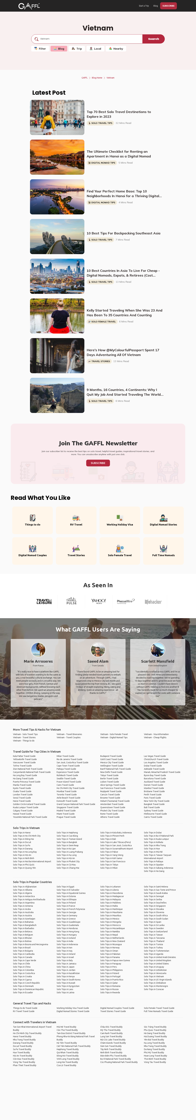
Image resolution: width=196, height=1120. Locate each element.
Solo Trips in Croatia (22, 976)
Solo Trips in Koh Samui (111, 858)
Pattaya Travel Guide (66, 769)
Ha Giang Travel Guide (23, 778)
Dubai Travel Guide (153, 765)
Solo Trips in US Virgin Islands (158, 979)
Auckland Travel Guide (154, 782)
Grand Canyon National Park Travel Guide (76, 804)
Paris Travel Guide (152, 798)
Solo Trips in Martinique (111, 909)
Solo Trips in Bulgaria (23, 951)
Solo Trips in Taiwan (153, 935)
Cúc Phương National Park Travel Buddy (119, 1062)
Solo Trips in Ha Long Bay (25, 852)
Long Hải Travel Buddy (67, 1062)
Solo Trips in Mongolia (110, 922)
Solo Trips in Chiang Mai (68, 868)
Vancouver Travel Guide (24, 762)
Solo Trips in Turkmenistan (156, 951)
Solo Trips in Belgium (23, 935)
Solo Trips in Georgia (66, 912)
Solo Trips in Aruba (22, 909)
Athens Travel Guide (110, 817)
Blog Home (97, 78)
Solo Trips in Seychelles (155, 902)
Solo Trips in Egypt (65, 886)
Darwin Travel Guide (153, 785)
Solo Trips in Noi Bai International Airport (32, 861)
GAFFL (85, 78)
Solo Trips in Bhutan (22, 938)
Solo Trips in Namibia (110, 931)
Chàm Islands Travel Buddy (113, 1043)
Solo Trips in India (65, 941)
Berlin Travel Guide (109, 778)
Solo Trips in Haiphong (67, 832)
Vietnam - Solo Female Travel (114, 734)
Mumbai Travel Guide (67, 791)
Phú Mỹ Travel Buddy (154, 1052)
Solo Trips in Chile (21, 963)
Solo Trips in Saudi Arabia (156, 893)
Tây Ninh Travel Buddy (110, 1049)
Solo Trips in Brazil (22, 947)
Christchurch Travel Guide (156, 759)
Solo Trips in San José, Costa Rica (116, 845)
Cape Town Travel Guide (68, 765)
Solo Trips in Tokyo (109, 864)
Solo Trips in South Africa (156, 915)
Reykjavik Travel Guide (110, 791)
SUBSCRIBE (168, 6)
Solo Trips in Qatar (109, 983)
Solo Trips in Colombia (23, 970)
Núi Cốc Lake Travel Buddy (112, 1039)
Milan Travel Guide (65, 756)
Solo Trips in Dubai (153, 832)
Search (153, 39)
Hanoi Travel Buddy (22, 1036)
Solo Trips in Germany (67, 915)
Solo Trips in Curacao (154, 989)
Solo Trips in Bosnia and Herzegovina (30, 944)
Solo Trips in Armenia (23, 906)
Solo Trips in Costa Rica (24, 973)
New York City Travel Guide (157, 801)
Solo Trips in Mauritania (111, 912)
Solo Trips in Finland (66, 902)
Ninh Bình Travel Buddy (111, 1052)
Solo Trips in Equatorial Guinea (71, 893)
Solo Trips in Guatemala (68, 925)
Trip (79, 48)
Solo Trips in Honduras (67, 928)
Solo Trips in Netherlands (112, 938)
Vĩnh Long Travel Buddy (68, 1059)
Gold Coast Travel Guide (111, 759)
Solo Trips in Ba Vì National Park (159, 836)
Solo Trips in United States (156, 963)
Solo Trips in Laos (65, 989)
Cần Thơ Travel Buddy (67, 1030)
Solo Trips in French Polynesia (71, 909)
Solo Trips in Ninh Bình (23, 858)
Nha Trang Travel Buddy (24, 1039)
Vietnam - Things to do (23, 740)
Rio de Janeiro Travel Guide (69, 759)
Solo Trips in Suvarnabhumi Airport (116, 848)
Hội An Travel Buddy (22, 1055)
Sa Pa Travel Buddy (22, 1049)
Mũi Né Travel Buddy (66, 1027)
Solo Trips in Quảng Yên (24, 868)
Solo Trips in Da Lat (22, 842)
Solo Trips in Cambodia (23, 954)
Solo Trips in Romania (110, 986)
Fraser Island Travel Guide (69, 782)
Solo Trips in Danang (22, 848)
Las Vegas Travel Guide (155, 756)
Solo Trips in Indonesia (67, 944)
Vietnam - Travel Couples (69, 737)
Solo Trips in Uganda (153, 954)
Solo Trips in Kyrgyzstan (68, 986)
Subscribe (98, 463)
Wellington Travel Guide (111, 765)
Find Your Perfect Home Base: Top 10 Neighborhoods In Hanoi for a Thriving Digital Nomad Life (123, 194)
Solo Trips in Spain (152, 922)
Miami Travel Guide (66, 814)
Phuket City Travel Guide (112, 810)
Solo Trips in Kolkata (153, 842)
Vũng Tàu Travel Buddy (24, 1062)
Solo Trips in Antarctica (24, 896)
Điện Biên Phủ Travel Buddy (113, 1055)
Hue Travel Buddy (21, 1052)
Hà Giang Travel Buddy (154, 1033)
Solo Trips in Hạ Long (67, 855)
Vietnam (110, 78)
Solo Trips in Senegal (154, 896)
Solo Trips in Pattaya (153, 861)
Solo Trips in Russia (109, 989)
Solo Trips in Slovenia (154, 912)
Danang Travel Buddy (23, 1043)
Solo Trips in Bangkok (67, 842)
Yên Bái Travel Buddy (154, 1039)
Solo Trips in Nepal (109, 935)
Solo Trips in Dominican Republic (28, 989)
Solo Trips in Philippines (111, 970)
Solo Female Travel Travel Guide (159, 1008)
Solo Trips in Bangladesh (24, 925)
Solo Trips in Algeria (22, 893)
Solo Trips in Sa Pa (21, 845)
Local (97, 48)
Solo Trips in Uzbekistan (155, 970)
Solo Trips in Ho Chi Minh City (27, 836)
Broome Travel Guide (110, 798)
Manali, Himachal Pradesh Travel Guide (162, 772)
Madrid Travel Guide (66, 810)
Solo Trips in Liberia (109, 890)
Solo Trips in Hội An (22, 855)
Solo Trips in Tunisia (153, 944)
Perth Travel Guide (153, 794)
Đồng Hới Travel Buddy (68, 1055)
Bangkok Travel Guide (154, 804)
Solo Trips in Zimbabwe (155, 983)
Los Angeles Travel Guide (156, 762)
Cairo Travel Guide (65, 785)
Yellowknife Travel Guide (25, 759)
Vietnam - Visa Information (156, 734)
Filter (42, 48)
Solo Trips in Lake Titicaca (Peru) (115, 842)
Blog (155, 6)
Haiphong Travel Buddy (68, 1049)
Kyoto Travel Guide (22, 788)
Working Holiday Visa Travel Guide (73, 1008)
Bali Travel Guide (152, 807)
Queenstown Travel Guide (112, 807)
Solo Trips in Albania (22, 890)
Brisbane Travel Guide (154, 791)
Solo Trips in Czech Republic (26, 983)
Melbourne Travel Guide (155, 814)
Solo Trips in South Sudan (156, 919)
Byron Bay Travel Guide (155, 775)
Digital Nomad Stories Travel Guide (73, 1011)
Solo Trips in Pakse (109, 852)
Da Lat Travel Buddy (22, 1046)
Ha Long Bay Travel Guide (25, 775)
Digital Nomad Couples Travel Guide (117, 1008)
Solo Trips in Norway (110, 947)
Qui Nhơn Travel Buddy (68, 1052)
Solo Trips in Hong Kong (68, 931)
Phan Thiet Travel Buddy (24, 1065)
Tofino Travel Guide (22, 765)
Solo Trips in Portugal (110, 976)
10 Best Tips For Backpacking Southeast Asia (123, 233)
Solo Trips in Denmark (23, 986)
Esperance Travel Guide (68, 772)
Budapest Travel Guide (111, 756)
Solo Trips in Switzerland (156, 931)
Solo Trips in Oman (109, 951)
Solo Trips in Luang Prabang (70, 852)
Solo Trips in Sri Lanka (154, 925)
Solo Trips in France (66, 906)
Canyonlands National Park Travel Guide (32, 772)
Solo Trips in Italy (65, 960)
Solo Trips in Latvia (65, 992)
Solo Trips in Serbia (153, 899)
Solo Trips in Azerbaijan (24, 919)
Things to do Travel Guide (25, 1008)
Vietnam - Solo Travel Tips (25, 734)
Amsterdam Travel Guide (112, 804)
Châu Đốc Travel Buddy (111, 1027)
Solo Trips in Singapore (155, 906)
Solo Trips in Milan (109, 868)
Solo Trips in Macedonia (111, 893)
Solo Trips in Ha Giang (154, 871)
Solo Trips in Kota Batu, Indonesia (116, 832)
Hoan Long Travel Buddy (155, 1055)
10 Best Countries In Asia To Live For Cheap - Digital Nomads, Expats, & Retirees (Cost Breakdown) (123, 273)
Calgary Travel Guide (23, 810)
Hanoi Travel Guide (22, 801)
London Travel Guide (23, 794)
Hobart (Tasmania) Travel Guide (115, 801)
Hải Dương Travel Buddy (155, 1036)
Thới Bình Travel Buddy (155, 1059)
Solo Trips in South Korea (68, 979)
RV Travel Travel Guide (23, 1011)
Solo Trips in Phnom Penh (112, 836)
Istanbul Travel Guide (154, 788)
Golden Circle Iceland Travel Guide (29, 804)
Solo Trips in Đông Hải (23, 839)
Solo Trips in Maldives (110, 902)
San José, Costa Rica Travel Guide (72, 762)
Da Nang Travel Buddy (154, 1049)
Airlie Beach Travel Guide (68, 798)
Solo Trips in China (21, 967)
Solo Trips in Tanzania (154, 938)
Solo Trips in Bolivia (22, 941)
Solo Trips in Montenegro (156, 986)
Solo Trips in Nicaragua (111, 944)
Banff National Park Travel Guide (115, 769)
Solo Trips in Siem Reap (68, 845)
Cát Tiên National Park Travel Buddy (73, 1046)
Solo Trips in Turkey (153, 947)
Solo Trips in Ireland (66, 954)
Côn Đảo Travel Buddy (23, 1059)
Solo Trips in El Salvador (68, 890)
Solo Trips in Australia (23, 912)
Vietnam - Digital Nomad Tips (114, 737)
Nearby (118, 48)
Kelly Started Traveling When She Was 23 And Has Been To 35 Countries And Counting (124, 312)
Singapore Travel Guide (68, 807)
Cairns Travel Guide (153, 817)
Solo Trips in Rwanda (110, 992)
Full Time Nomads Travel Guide (158, 1011)
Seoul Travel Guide (22, 798)
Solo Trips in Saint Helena (156, 886)
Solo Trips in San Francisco (112, 861)
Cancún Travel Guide (110, 794)
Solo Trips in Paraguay (110, 963)
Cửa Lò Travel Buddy (66, 1065)
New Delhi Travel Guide (111, 772)
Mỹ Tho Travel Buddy (110, 1030)
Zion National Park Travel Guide (28, 769)
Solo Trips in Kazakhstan (68, 973)
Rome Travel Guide (109, 814)
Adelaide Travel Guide (154, 769)
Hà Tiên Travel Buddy (67, 1043)
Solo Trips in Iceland (66, 938)
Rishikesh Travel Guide (67, 775)
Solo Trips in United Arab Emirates (160, 957)
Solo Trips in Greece (66, 919)
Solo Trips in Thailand (154, 941)
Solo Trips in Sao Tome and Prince (160, 890)
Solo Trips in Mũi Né (153, 852)
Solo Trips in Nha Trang (155, 845)
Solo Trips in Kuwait (66, 983)
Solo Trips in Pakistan (110, 954)
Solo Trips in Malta (109, 906)
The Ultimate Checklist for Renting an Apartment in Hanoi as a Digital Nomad (119, 153)
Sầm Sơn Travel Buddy (111, 1046)
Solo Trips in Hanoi (21, 832)
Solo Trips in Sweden (154, 928)
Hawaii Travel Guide (22, 814)
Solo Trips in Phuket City (68, 861)
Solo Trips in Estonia (66, 896)
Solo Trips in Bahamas (23, 922)
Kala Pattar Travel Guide (24, 756)
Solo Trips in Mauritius (110, 915)
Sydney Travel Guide (153, 810)
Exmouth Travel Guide (67, 801)
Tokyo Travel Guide (109, 775)
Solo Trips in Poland (109, 973)
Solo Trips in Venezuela (155, 973)
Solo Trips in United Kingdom (157, 960)
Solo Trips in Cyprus (22, 979)
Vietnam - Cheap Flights (155, 737)
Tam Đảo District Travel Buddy (71, 1033)
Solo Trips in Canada (22, 957)
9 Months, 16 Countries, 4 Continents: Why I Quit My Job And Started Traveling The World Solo (124, 392)
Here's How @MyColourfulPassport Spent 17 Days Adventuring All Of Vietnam (123, 352)
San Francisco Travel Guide (113, 788)
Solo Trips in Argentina (23, 902)
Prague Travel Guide (66, 817)
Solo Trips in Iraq (64, 951)
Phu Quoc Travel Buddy (155, 1030)
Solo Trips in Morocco (110, 925)
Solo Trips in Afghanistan (25, 886)
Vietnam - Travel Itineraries (69, 734)
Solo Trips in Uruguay (154, 967)
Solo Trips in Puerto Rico (111, 979)
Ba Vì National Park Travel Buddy (115, 1059)
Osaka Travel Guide (22, 791)
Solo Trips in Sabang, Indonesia (158, 868)
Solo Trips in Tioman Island (69, 839)
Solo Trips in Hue (152, 848)
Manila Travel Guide (22, 785)
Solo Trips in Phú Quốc (23, 864)
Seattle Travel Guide (66, 778)
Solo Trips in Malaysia (110, 899)
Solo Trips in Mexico (109, 919)
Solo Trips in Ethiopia (66, 899)
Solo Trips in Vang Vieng (111, 855)
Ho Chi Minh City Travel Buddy (27, 1033)
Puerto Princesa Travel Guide (26, 782)
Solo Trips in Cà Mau (66, 864)
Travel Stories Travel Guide (113, 1011)
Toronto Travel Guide (67, 794)
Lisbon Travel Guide (109, 782)
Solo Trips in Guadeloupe (68, 922)
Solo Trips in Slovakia (154, 909)
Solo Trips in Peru (108, 967)
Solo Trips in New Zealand (112, 941)
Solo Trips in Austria (22, 915)
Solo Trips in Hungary (67, 935)
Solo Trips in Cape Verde (24, 960)
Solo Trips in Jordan (66, 970)
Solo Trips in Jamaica (66, 963)
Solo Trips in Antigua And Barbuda (29, 899)
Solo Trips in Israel (65, 957)
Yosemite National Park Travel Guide (30, 817)
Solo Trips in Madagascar (112, 896)
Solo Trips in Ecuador (23, 992)
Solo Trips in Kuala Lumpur (156, 839)
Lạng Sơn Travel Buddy (111, 1036)
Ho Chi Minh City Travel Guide (71, 788)
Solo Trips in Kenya (66, 976)
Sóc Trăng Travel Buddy (155, 1027)
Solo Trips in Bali (108, 839)
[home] (29, 6)
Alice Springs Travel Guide (112, 785)
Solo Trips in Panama (110, 957)
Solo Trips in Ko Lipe (66, 848)
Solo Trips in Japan (65, 967)
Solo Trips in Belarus (22, 931)
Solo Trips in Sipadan (154, 864)
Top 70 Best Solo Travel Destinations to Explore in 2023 (119, 114)
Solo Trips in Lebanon (110, 886)
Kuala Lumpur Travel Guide (25, 807)
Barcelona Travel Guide (155, 778)
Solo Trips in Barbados (23, 928)
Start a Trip (144, 6)
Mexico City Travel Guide (112, 762)
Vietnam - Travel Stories (24, 737)
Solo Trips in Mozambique (112, 928)
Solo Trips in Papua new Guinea (115, 960)
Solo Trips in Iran (64, 947)
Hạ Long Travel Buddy (154, 1043)
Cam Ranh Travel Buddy (111, 1033)
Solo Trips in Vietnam (154, 976)
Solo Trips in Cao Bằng (67, 836)
